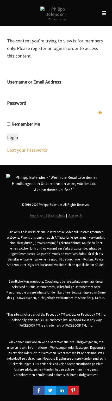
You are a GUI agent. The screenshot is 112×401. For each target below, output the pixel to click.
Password (16, 103)
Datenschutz (56, 215)
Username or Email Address (34, 82)
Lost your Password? (27, 150)
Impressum (38, 215)
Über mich (75, 215)
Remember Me (25, 124)
